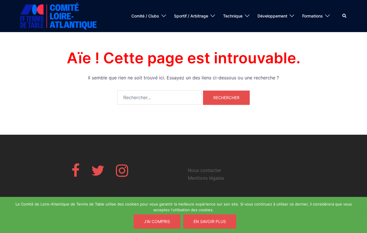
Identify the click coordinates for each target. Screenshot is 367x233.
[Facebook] (75, 174)
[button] (344, 16)
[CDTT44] (58, 15)
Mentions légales (206, 178)
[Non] (360, 215)
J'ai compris (157, 221)
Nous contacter (204, 170)
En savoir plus (210, 221)
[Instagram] (122, 174)
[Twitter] (97, 174)
